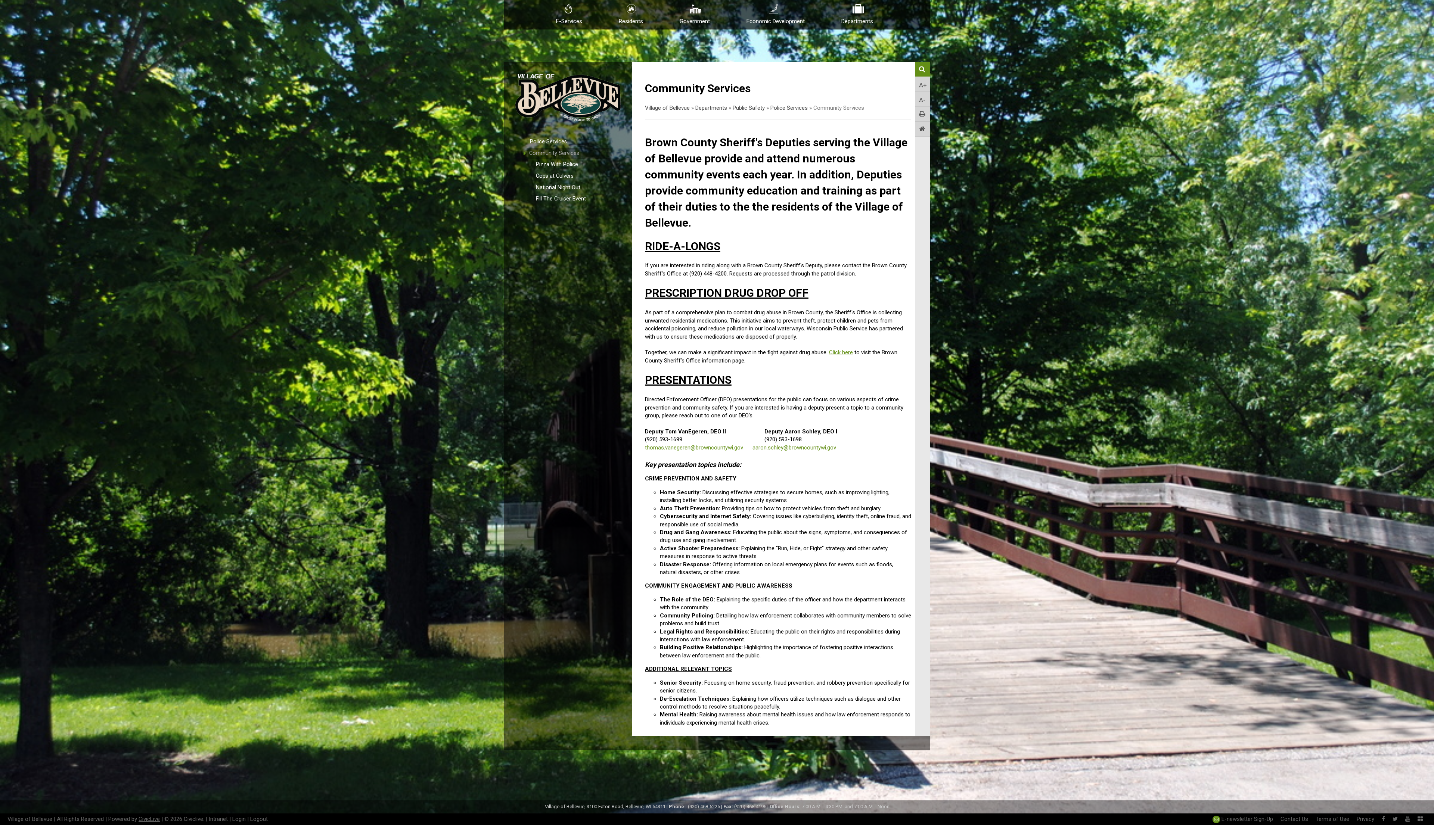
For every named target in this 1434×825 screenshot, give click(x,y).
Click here (841, 352)
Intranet (218, 819)
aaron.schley (794, 447)
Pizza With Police (557, 164)
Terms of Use (1332, 819)
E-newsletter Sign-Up (1246, 819)
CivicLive (149, 819)
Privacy (1365, 819)
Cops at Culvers (555, 176)
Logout (259, 819)
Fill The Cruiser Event (561, 199)
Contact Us (1294, 819)
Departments (711, 108)
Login (239, 819)
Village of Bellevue (667, 108)
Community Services (554, 153)
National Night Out (558, 187)
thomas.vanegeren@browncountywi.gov (694, 447)
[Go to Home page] (922, 129)
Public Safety (749, 108)
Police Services (548, 141)
